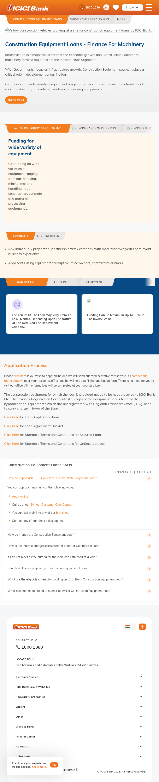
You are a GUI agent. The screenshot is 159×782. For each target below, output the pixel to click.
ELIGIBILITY (20, 235)
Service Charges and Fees (89, 19)
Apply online (20, 496)
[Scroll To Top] (142, 627)
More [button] (121, 19)
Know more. (39, 766)
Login (130, 7)
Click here (11, 417)
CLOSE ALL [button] (144, 472)
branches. (62, 513)
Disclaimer (68, 769)
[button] (79, 30)
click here (20, 376)
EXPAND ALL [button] (123, 472)
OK (54, 764)
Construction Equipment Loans (37, 19)
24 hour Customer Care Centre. (51, 504)
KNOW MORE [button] (16, 100)
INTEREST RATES (48, 235)
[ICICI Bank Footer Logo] (26, 627)
